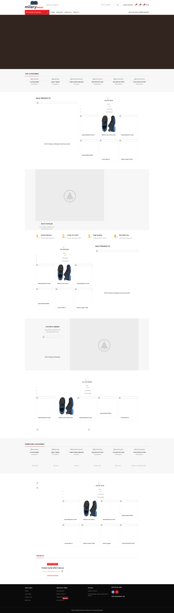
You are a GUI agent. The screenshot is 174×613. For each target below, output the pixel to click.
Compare (96, 122)
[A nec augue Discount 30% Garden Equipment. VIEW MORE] (112, 430)
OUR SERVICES (60, 591)
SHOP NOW (28, 594)
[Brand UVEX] (76, 466)
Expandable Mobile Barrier (87, 156)
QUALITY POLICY (92, 591)
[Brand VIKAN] (56, 466)
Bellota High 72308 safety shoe (126, 160)
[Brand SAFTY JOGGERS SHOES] (138, 466)
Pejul (101, 610)
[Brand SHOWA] (118, 466)
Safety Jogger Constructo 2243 (108, 544)
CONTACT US (28, 597)
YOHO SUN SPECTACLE (128, 543)
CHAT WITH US (62, 600)
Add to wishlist (76, 105)
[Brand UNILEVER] (97, 466)
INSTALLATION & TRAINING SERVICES (139, 12)
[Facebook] (113, 592)
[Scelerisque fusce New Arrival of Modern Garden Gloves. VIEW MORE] (61, 430)
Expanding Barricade (88, 135)
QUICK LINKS (28, 588)
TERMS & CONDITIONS (62, 597)
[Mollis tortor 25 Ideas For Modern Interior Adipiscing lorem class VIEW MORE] (48, 483)
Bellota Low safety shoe (109, 135)
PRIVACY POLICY (61, 594)
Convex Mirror (106, 159)
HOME (26, 591)
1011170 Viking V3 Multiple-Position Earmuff (57, 144)
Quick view (76, 109)
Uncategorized (52, 564)
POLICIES (90, 588)
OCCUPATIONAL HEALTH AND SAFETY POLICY (98, 595)
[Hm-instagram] (117, 592)
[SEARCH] (117, 5)
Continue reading (52, 575)
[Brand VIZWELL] (35, 466)
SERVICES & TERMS (61, 588)
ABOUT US (28, 600)
